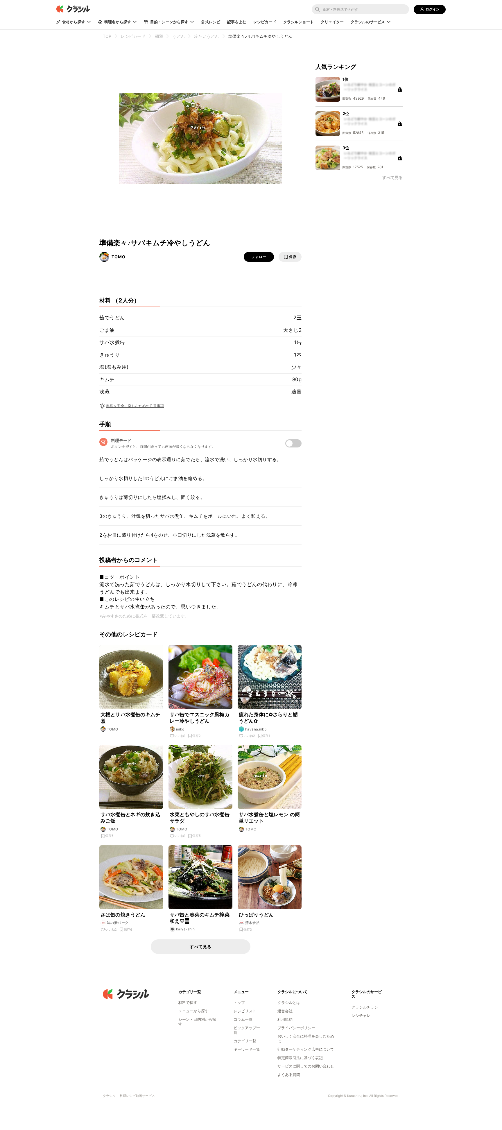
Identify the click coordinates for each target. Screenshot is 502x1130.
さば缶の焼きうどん (123, 915)
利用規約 (285, 1019)
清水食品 (252, 923)
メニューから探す (193, 1011)
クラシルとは (288, 1002)
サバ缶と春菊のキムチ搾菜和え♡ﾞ (200, 918)
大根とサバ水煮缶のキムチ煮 (130, 718)
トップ (239, 1002)
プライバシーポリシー (296, 1027)
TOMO (119, 256)
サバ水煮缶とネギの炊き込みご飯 (130, 818)
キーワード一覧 (247, 1049)
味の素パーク (117, 923)
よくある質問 (288, 1074)
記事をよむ (236, 21)
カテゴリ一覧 (245, 1040)
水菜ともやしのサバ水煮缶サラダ (200, 818)
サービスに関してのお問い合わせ (305, 1066)
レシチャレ (361, 1015)
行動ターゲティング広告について (305, 1049)
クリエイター (332, 21)
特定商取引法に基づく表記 (300, 1057)
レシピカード (264, 21)
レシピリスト (245, 1011)
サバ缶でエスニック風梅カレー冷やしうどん (200, 718)
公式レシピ (210, 21)
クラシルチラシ (365, 1007)
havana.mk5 (255, 729)
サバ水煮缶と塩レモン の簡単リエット (269, 818)
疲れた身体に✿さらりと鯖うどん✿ (268, 718)
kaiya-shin (185, 929)
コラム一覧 (243, 1019)
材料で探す (187, 1002)
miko (180, 729)
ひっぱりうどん (256, 915)
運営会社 (285, 1011)
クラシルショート (298, 21)
